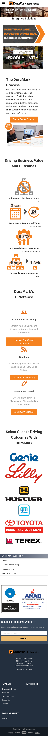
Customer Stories (8, 696)
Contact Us (6, 700)
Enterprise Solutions (9, 689)
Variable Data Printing (9, 573)
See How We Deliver (24, 412)
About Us (5, 693)
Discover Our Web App (24, 377)
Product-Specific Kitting (10, 565)
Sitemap (5, 704)
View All (5, 718)
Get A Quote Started (24, 119)
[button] (24, 119)
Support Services (8, 569)
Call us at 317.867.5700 (24, 669)
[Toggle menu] (3, 3)
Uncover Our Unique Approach (24, 342)
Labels (4, 560)
